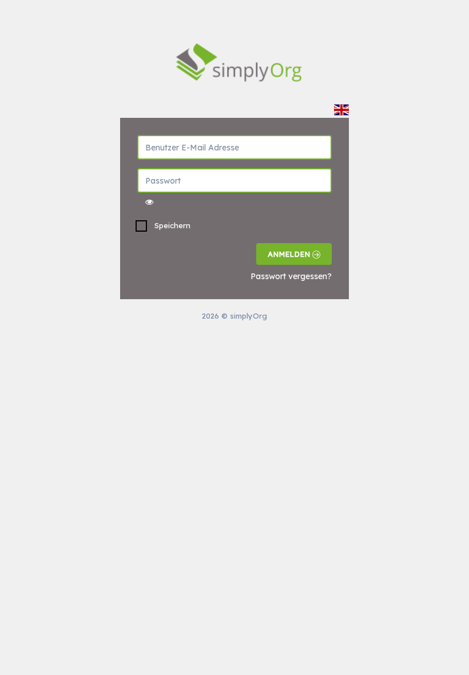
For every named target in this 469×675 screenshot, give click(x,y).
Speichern (172, 225)
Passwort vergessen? (291, 276)
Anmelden (290, 254)
